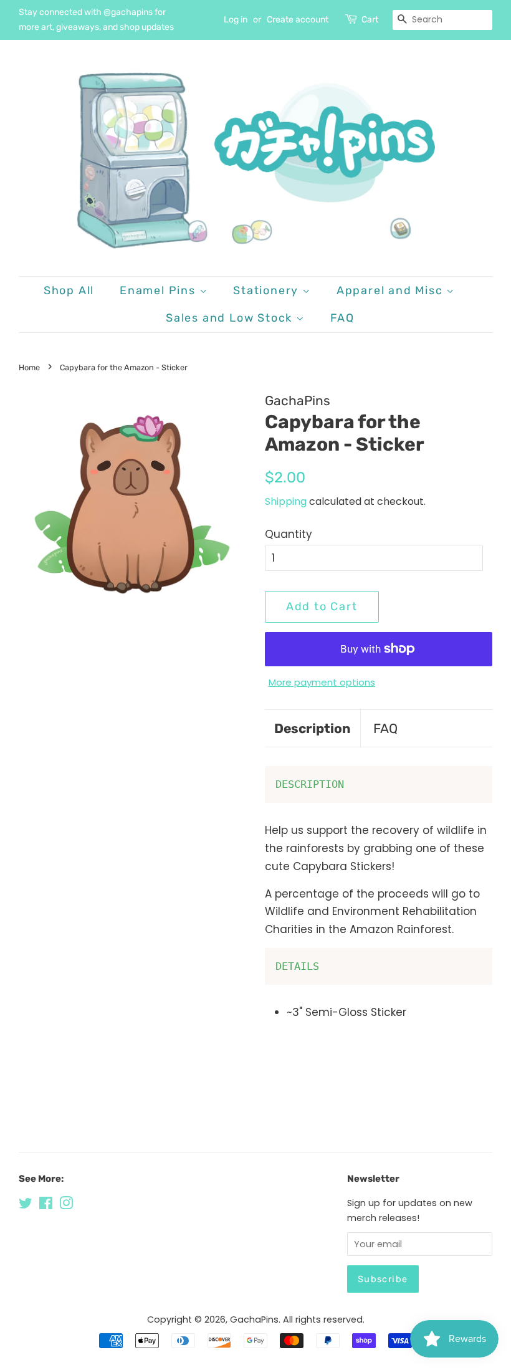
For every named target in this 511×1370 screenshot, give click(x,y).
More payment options (322, 682)
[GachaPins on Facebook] (46, 1205)
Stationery (267, 290)
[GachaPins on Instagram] (66, 1205)
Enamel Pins (159, 290)
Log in (235, 19)
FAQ (342, 317)
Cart (369, 19)
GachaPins (254, 1319)
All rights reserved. (324, 1319)
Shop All (69, 290)
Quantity (288, 534)
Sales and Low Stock (231, 317)
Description (312, 728)
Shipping (286, 501)
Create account (297, 19)
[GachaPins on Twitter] (25, 1205)
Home (29, 367)
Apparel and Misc (392, 290)
